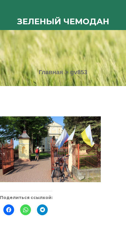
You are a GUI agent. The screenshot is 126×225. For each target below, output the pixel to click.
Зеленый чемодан (63, 21)
